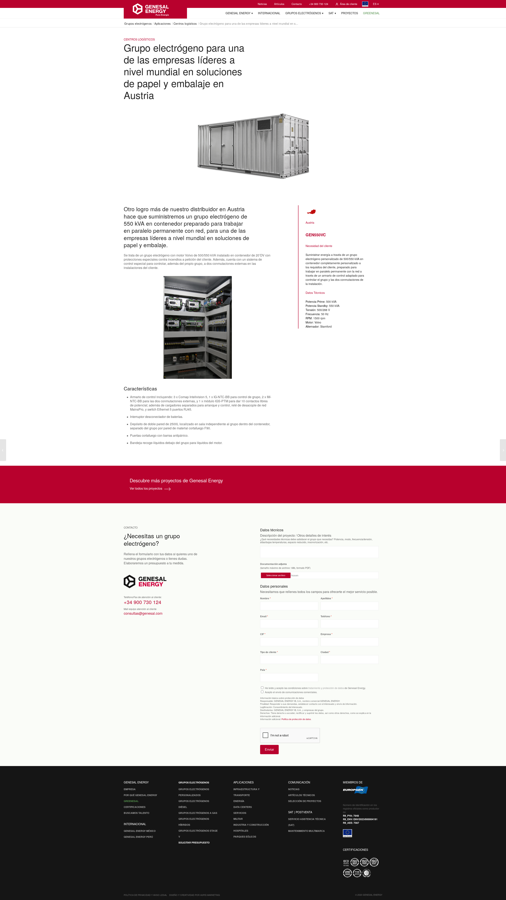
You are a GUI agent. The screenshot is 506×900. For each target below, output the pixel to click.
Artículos (279, 4)
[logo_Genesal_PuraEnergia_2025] (155, 9)
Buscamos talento (136, 813)
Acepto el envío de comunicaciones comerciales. (291, 692)
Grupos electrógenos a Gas (197, 813)
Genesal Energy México (140, 831)
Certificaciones (134, 807)
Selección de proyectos (304, 801)
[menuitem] (262, 4)
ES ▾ (376, 4)
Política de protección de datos (296, 719)
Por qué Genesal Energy (140, 795)
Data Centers (242, 807)
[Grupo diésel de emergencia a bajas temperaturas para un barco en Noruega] (3, 450)
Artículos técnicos (301, 795)
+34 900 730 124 (318, 4)
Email (263, 616)
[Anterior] (133, 327)
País (262, 670)
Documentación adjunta (273, 564)
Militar (238, 819)
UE (365, 4)
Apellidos (326, 598)
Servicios (239, 813)
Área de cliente (348, 4)
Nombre (264, 598)
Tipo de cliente (268, 652)
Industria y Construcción (251, 824)
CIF (262, 634)
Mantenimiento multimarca (306, 831)
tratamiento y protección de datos (326, 688)
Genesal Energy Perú (138, 837)
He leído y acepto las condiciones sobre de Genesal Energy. (315, 688)
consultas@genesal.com (143, 613)
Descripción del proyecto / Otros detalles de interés (295, 535)
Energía (238, 801)
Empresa (326, 634)
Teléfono (325, 616)
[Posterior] (263, 327)
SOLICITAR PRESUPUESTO (194, 842)
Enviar (269, 749)
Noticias (262, 4)
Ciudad (325, 652)
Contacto (297, 4)
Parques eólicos (244, 836)
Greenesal (131, 801)
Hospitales (240, 830)
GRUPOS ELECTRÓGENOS (193, 782)
